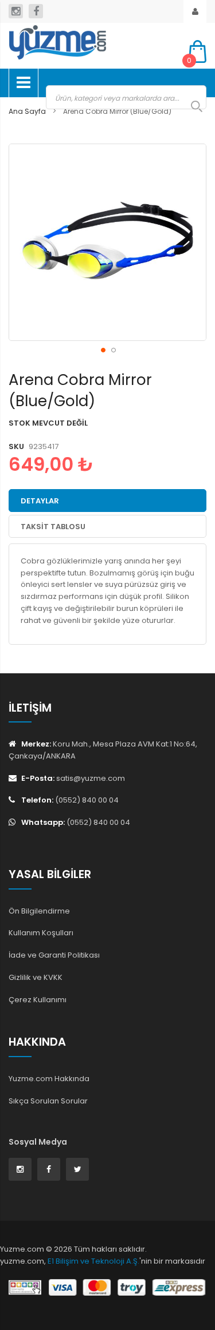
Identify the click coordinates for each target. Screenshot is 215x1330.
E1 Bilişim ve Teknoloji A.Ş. (93, 1261)
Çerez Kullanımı (38, 999)
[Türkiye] (90, 42)
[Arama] (190, 106)
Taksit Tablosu (53, 526)
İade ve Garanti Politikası (54, 955)
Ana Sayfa (27, 111)
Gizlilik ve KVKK (35, 977)
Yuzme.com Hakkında (49, 1078)
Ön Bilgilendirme (39, 911)
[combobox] (126, 97)
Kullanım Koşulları (41, 932)
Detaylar (40, 500)
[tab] (107, 500)
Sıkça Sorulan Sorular (48, 1100)
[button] (102, 349)
